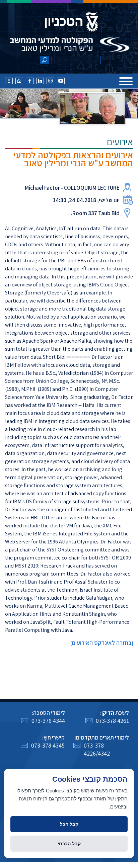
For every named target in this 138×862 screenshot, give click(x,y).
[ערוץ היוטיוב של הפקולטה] (61, 83)
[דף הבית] (19, 83)
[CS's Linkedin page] (40, 83)
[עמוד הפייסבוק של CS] (29, 83)
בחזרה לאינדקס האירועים (102, 642)
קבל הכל (69, 824)
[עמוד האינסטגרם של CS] (50, 83)
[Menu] (126, 81)
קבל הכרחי (69, 843)
